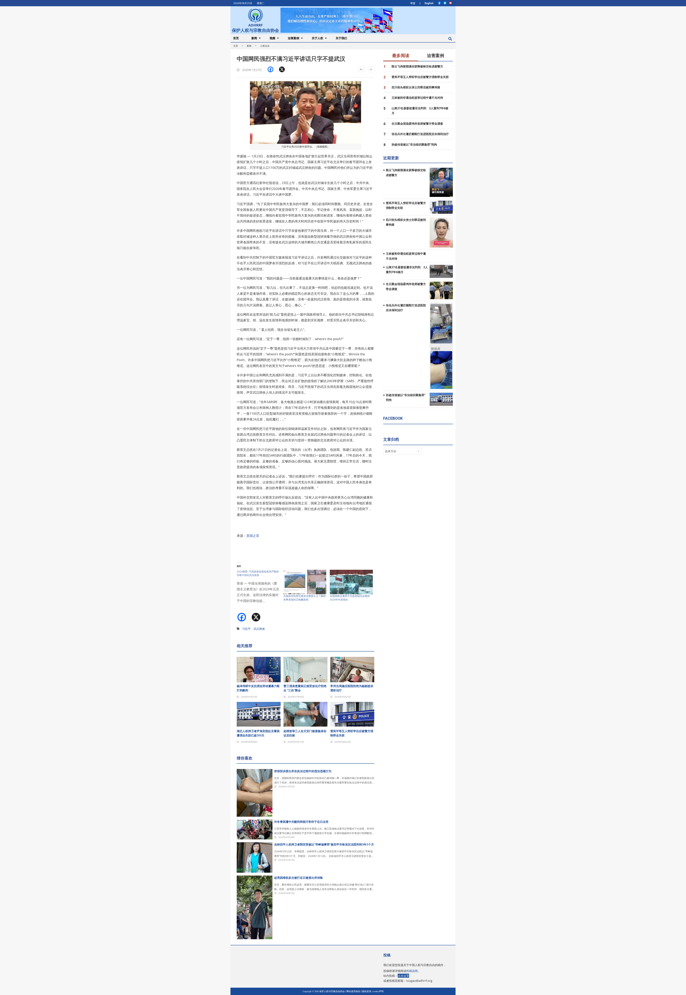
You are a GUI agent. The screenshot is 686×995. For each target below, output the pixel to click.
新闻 (249, 45)
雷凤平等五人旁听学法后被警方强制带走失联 (351, 733)
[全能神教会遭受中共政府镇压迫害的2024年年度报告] (351, 582)
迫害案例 (435, 55)
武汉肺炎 (259, 629)
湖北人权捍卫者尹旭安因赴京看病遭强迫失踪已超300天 (258, 733)
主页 (235, 45)
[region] (336, 20)
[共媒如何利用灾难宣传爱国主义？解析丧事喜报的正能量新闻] (304, 582)
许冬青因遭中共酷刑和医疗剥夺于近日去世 (301, 822)
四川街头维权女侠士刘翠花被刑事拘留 (416, 87)
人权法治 (264, 45)
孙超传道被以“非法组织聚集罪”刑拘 (414, 144)
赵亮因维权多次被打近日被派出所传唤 (298, 878)
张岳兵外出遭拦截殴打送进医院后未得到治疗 (420, 134)
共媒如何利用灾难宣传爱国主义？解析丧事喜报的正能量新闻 (304, 597)
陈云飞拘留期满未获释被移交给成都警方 (417, 66)
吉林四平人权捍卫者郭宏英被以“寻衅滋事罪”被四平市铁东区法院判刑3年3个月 (324, 844)
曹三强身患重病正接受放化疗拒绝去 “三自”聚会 (305, 688)
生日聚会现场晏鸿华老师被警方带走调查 (417, 124)
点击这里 (403, 976)
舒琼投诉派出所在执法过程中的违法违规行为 (302, 771)
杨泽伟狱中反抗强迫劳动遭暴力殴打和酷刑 (258, 688)
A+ (361, 69)
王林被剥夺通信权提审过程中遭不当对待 (417, 98)
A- (371, 69)
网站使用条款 (353, 991)
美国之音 (252, 535)
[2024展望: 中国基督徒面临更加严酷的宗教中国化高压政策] (260, 588)
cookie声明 (378, 991)
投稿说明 (412, 971)
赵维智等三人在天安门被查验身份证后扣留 (305, 733)
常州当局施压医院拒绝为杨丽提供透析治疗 (351, 688)
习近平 (246, 629)
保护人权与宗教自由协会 (255, 30)
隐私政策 (366, 991)
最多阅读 (400, 55)
